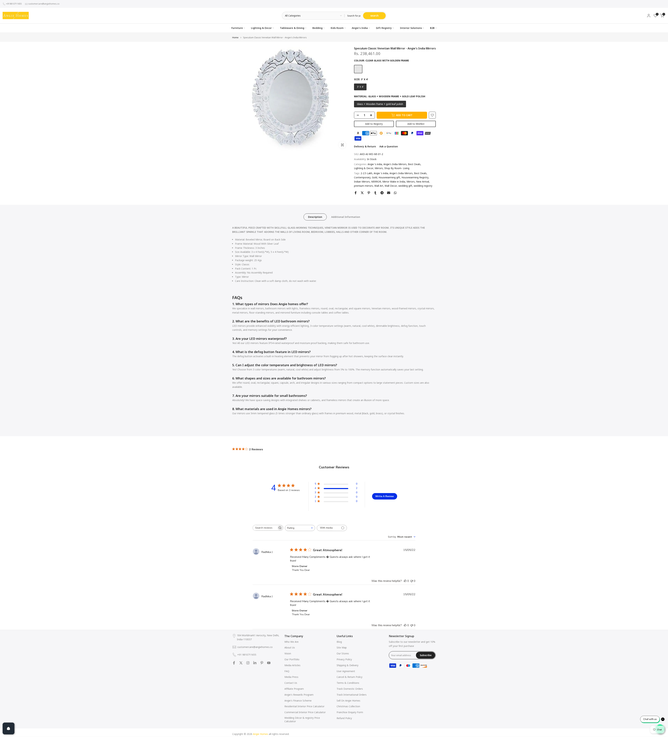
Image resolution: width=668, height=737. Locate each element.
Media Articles (292, 665)
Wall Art (378, 185)
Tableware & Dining (292, 28)
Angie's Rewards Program (298, 694)
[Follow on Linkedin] (255, 662)
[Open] (8, 728)
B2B (432, 28)
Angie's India (360, 28)
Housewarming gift (389, 177)
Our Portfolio (291, 659)
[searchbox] (265, 527)
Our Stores (343, 653)
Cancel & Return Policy (349, 677)
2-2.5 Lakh (366, 173)
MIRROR (376, 181)
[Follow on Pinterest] (262, 662)
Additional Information (345, 217)
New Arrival (422, 181)
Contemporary (362, 177)
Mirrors (379, 168)
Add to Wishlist (415, 123)
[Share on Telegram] (382, 192)
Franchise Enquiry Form (350, 712)
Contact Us (290, 682)
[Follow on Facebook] (234, 662)
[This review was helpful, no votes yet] (405, 581)
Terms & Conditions (348, 682)
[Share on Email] (388, 192)
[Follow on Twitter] (241, 662)
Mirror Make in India (393, 181)
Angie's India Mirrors (395, 164)
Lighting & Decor (261, 28)
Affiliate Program (294, 688)
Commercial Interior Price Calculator (305, 712)
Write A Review (384, 496)
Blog (339, 641)
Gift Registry (384, 28)
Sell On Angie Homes (348, 700)
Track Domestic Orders (350, 688)
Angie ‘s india (375, 164)
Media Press (291, 677)
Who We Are (291, 641)
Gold (374, 177)
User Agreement (346, 671)
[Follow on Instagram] (248, 662)
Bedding (317, 28)
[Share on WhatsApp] (395, 192)
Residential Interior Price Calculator (304, 706)
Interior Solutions (411, 28)
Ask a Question (388, 146)
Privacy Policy (344, 659)
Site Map (342, 647)
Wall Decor (391, 185)
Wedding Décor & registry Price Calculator (302, 719)
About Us (289, 647)
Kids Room (337, 28)
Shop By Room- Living (396, 168)
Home (235, 37)
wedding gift (405, 185)
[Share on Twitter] (362, 192)
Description (315, 217)
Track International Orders (352, 694)
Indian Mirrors (362, 181)
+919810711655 (14, 3)
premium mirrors (363, 185)
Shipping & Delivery (347, 665)
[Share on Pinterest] (368, 192)
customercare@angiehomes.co (43, 3)
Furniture (237, 28)
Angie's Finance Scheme (298, 700)
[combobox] (300, 528)
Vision (287, 653)
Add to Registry (374, 123)
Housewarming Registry (414, 177)
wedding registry (423, 185)
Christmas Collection (348, 706)
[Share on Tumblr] (375, 192)
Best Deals (414, 164)
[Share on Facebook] (355, 192)
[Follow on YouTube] (269, 662)
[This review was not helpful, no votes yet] (411, 581)
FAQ (286, 671)
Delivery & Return (365, 146)
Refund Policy (344, 718)
